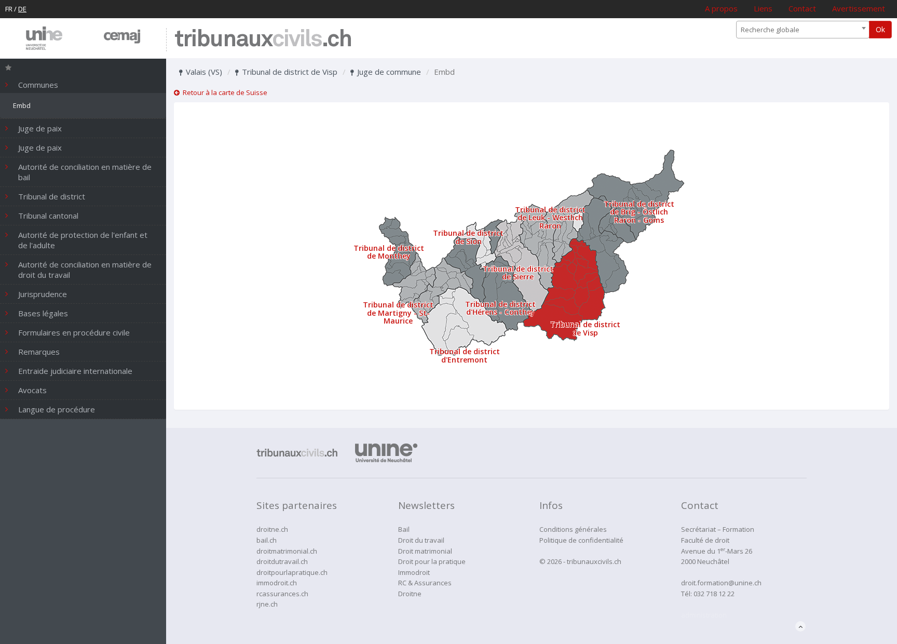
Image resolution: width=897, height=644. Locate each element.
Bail (404, 529)
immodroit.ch (276, 582)
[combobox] (802, 29)
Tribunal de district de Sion (468, 237)
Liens (763, 8)
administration (704, 615)
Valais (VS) (203, 71)
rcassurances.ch (282, 593)
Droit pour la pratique (432, 561)
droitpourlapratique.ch (292, 572)
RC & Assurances (425, 582)
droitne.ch (272, 529)
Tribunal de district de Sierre (518, 272)
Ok (880, 29)
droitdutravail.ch (282, 561)
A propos (721, 8)
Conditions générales (573, 529)
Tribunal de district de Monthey (389, 252)
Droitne (410, 593)
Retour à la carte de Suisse (223, 92)
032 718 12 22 (714, 593)
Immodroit (414, 572)
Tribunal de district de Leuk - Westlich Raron (550, 218)
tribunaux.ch (262, 39)
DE (22, 9)
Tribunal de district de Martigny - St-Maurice (398, 313)
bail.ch (266, 540)
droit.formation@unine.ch (721, 582)
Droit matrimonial (425, 551)
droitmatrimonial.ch (286, 551)
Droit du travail (421, 540)
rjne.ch (267, 604)
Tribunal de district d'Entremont (464, 355)
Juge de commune (388, 71)
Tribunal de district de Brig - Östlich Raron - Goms (639, 212)
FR (8, 9)
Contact (802, 8)
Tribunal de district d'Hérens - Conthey (500, 308)
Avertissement (858, 8)
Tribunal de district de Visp (288, 71)
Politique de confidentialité (581, 540)
